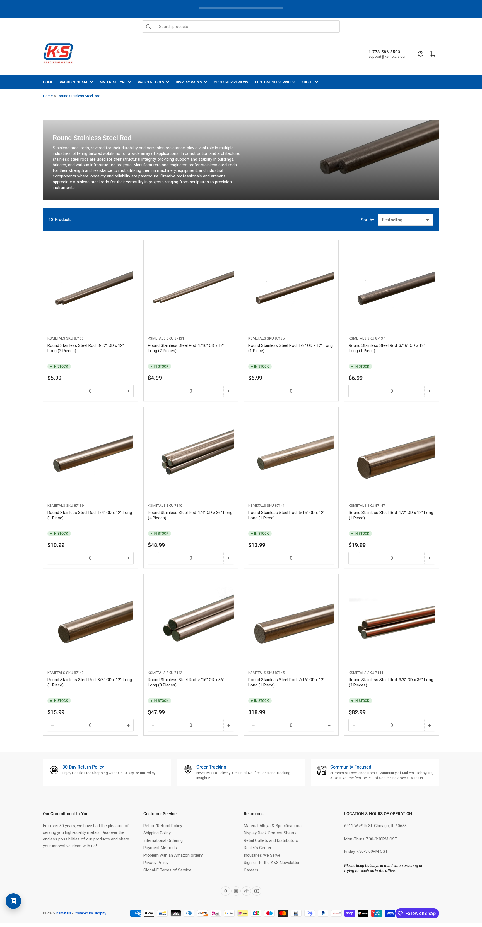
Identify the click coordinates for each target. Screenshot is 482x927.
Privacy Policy (155, 862)
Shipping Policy (157, 832)
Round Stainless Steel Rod (79, 96)
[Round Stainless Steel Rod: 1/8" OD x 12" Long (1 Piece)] (291, 287)
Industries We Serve (262, 855)
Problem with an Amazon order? (173, 855)
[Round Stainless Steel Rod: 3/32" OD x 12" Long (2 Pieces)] (90, 287)
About (307, 82)
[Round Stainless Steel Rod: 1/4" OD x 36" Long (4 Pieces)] (191, 454)
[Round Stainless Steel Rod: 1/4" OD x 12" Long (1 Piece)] (90, 454)
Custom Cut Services (275, 82)
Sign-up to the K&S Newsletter (272, 862)
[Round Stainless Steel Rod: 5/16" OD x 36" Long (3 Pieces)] (191, 621)
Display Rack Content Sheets (270, 832)
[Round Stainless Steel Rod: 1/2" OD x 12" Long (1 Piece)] (392, 454)
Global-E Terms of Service (167, 870)
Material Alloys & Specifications (273, 825)
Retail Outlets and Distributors (271, 840)
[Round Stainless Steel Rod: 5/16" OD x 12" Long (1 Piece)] (291, 454)
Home (48, 82)
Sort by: (368, 219)
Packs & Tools (151, 82)
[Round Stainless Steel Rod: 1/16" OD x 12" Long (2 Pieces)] (191, 287)
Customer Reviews (231, 82)
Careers (251, 870)
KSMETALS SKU (60, 338)
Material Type (113, 82)
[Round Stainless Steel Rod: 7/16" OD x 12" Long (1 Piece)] (291, 621)
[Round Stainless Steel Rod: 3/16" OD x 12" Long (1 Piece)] (392, 287)
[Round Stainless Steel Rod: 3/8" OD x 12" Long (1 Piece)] (90, 621)
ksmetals (63, 913)
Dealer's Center (257, 847)
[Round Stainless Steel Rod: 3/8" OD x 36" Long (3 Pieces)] (392, 621)
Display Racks (189, 82)
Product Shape (74, 82)
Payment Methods (160, 847)
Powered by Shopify (90, 913)
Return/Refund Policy (162, 825)
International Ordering (163, 840)
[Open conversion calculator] (13, 901)
